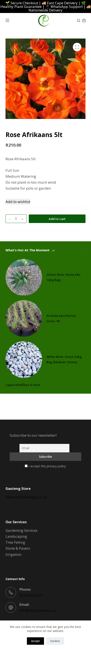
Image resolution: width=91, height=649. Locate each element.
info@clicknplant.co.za (38, 610)
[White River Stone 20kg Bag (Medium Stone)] (24, 359)
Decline (55, 641)
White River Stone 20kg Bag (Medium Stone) (64, 359)
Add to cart (57, 219)
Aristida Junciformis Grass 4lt (61, 318)
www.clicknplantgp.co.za (26, 497)
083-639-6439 (31, 595)
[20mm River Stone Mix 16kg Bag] (24, 277)
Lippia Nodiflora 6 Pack (23, 385)
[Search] (78, 20)
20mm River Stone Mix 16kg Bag (63, 277)
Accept (35, 641)
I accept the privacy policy (47, 466)
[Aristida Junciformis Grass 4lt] (24, 318)
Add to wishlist (18, 201)
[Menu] (7, 20)
